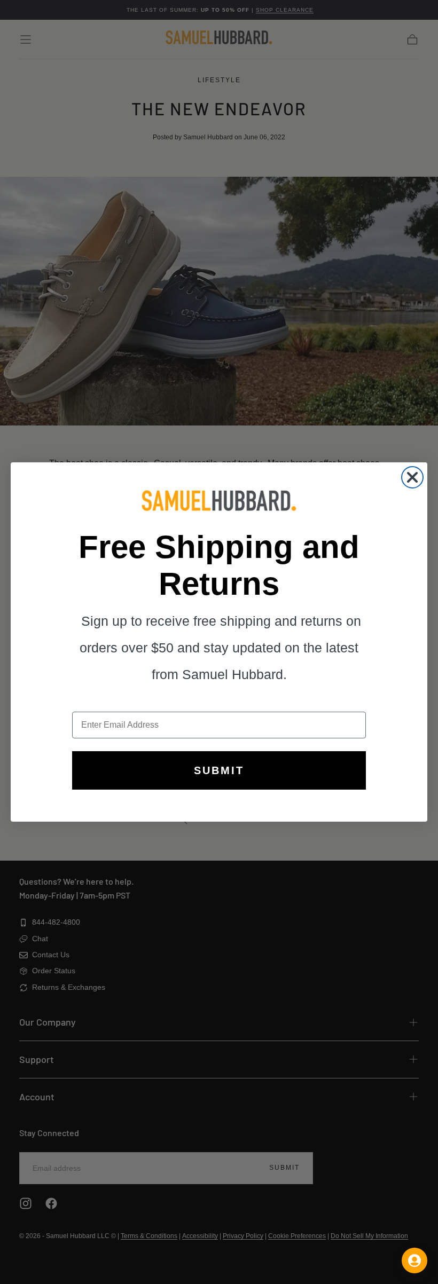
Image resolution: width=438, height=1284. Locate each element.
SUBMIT (219, 770)
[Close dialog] (412, 477)
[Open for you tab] (414, 1260)
